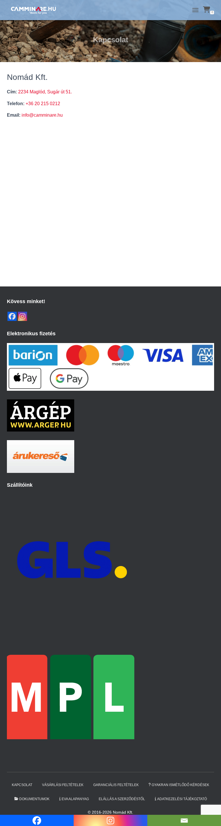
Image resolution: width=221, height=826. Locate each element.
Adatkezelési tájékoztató (182, 799)
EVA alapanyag (75, 799)
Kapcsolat (22, 785)
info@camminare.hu (42, 115)
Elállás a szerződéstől (122, 799)
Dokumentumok (34, 799)
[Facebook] (12, 316)
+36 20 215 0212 (43, 103)
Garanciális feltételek (116, 785)
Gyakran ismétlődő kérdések (180, 785)
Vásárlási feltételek (62, 785)
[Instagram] (22, 316)
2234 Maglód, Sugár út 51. (45, 91)
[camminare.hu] (35, 10)
